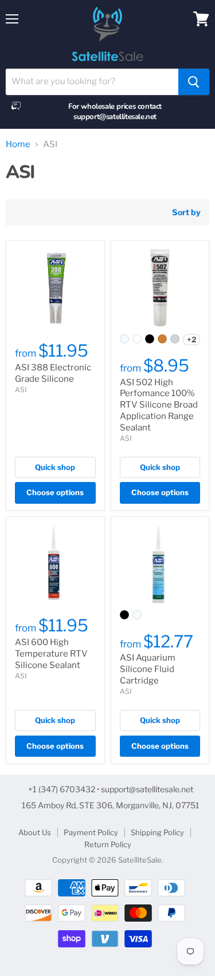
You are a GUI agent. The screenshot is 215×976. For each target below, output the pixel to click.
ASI (21, 389)
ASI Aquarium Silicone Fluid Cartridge (147, 669)
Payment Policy (91, 832)
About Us (34, 832)
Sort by (186, 212)
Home (18, 144)
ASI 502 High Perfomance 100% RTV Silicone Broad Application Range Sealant (159, 405)
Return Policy (107, 844)
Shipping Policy (157, 832)
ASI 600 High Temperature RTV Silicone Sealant (51, 653)
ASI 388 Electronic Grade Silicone (53, 373)
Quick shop (55, 467)
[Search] (193, 82)
